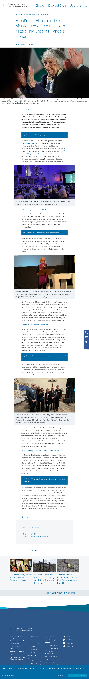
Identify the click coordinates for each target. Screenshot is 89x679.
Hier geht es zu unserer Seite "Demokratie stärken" (43, 233)
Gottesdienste (34, 636)
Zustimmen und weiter (77, 675)
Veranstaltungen (35, 643)
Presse (32, 646)
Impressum (33, 655)
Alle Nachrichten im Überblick (60, 592)
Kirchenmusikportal (36, 640)
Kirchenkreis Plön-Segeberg (35, 135)
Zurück (33, 549)
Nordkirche (70, 636)
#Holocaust (35, 528)
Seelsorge (51, 662)
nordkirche (70, 640)
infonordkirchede (18, 659)
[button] (85, 5)
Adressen (51, 636)
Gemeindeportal (53, 648)
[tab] (86, 333)
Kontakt (32, 652)
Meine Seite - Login (36, 664)
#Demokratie (26, 528)
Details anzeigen (9, 675)
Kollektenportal (52, 645)
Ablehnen (60, 675)
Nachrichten (34, 649)
